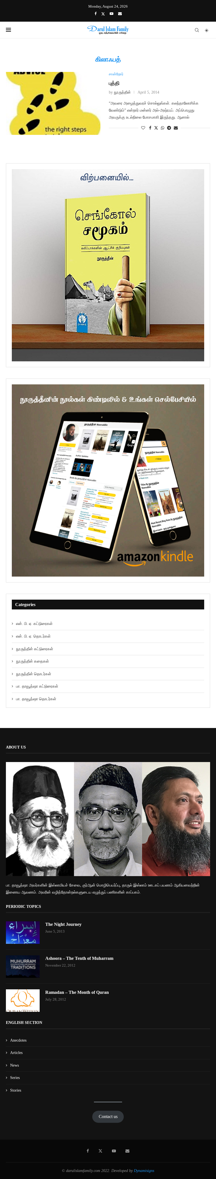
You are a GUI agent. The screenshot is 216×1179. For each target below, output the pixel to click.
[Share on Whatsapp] (162, 128)
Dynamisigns (144, 1171)
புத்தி (114, 83)
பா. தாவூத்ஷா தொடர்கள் (36, 699)
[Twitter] (103, 14)
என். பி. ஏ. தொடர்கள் (33, 636)
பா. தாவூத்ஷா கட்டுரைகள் (37, 686)
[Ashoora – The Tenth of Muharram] (23, 966)
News (14, 1065)
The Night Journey (63, 924)
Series (15, 1078)
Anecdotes (18, 1040)
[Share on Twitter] (156, 127)
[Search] (197, 30)
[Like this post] (143, 128)
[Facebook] (95, 14)
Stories (15, 1090)
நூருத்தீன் (122, 92)
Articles (16, 1053)
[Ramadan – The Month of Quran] (23, 1000)
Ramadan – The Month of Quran (77, 992)
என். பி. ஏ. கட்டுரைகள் (34, 624)
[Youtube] (111, 14)
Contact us (108, 1116)
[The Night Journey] (23, 932)
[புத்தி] (53, 103)
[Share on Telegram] (169, 128)
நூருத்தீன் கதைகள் (32, 661)
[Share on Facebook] (150, 128)
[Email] (120, 14)
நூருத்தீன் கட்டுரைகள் (34, 649)
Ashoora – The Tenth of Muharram (79, 958)
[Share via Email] (176, 128)
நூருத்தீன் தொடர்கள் (33, 674)
